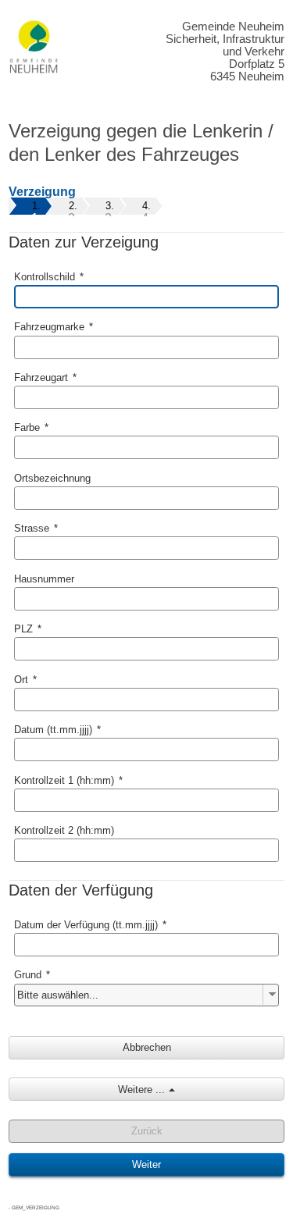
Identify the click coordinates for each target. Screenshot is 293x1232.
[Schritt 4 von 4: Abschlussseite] (144, 204)
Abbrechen (147, 1047)
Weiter (146, 1164)
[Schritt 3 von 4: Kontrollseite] (108, 204)
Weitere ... (141, 1089)
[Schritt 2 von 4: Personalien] (71, 204)
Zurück (147, 1131)
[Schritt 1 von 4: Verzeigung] (34, 204)
